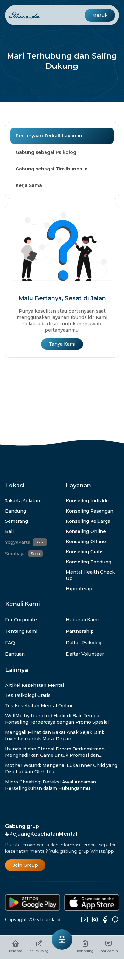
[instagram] (95, 919)
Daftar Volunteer (85, 654)
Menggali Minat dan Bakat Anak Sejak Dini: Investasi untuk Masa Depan (54, 735)
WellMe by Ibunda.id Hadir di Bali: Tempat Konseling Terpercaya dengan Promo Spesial (57, 719)
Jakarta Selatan (22, 501)
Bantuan (15, 654)
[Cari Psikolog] (62, 939)
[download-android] (32, 902)
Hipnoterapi (79, 588)
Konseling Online (86, 531)
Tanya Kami (62, 344)
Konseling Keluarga (88, 521)
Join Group (25, 865)
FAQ (10, 642)
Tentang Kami (21, 631)
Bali (9, 531)
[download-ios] (91, 902)
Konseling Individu (87, 501)
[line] (115, 919)
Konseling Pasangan (89, 511)
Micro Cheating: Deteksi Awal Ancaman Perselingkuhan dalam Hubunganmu (50, 785)
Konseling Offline (86, 541)
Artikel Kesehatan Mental (34, 685)
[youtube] (84, 919)
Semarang (16, 521)
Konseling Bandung (88, 562)
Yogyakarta (17, 542)
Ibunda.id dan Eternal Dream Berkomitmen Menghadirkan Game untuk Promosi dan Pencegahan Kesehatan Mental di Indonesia (56, 752)
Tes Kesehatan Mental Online (39, 705)
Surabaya (15, 553)
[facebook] (105, 919)
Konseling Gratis (85, 552)
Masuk (99, 15)
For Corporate (21, 620)
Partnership (80, 631)
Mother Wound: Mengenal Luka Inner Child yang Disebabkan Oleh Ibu (61, 768)
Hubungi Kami (82, 620)
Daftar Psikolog (83, 642)
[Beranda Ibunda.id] (25, 15)
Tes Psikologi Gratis (28, 695)
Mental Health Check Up (90, 575)
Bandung (15, 511)
